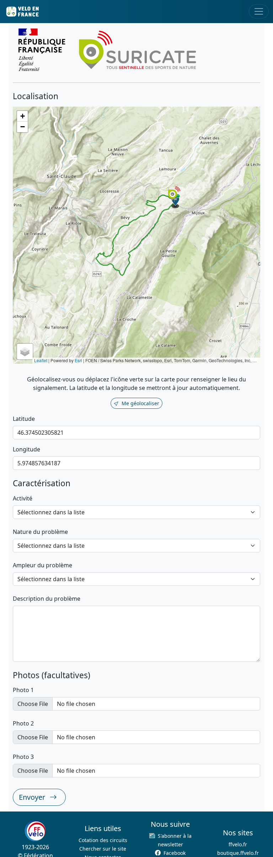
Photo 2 (23, 723)
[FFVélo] (35, 831)
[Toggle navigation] (259, 11)
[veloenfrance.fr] (22, 11)
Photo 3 (23, 757)
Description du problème (46, 598)
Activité (22, 498)
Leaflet (40, 360)
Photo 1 (23, 690)
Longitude (26, 449)
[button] (175, 201)
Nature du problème (40, 532)
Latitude (24, 419)
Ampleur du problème (42, 565)
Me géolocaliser (140, 403)
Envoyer (33, 797)
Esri (78, 360)
